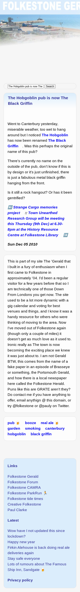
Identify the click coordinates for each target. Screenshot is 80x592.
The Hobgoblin (55, 135)
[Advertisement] (40, 40)
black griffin (41, 434)
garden (14, 428)
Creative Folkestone (24, 504)
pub (11, 423)
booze (30, 423)
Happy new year (21, 542)
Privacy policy (20, 580)
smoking (33, 428)
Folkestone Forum (23, 482)
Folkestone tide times (25, 499)
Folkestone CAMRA (24, 487)
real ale (47, 423)
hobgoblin (17, 434)
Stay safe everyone (24, 558)
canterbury (55, 428)
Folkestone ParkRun (25, 493)
